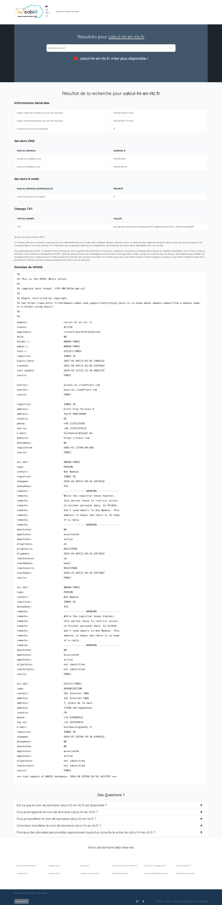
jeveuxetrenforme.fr (26, 865)
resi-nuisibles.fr (183, 865)
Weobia (168, 901)
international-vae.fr (185, 873)
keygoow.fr (54, 865)
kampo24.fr (54, 873)
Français (20, 901)
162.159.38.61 (119, 158)
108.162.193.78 (120, 166)
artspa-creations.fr (89, 873)
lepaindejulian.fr (120, 873)
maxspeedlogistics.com (156, 873)
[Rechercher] (172, 48)
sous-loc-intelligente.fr (155, 865)
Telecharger (42, 893)
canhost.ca (22, 873)
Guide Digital (31, 893)
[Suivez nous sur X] (137, 901)
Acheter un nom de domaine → (68, 12)
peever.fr (84, 865)
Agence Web (19, 893)
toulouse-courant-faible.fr (125, 865)
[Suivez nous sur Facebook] (143, 901)
